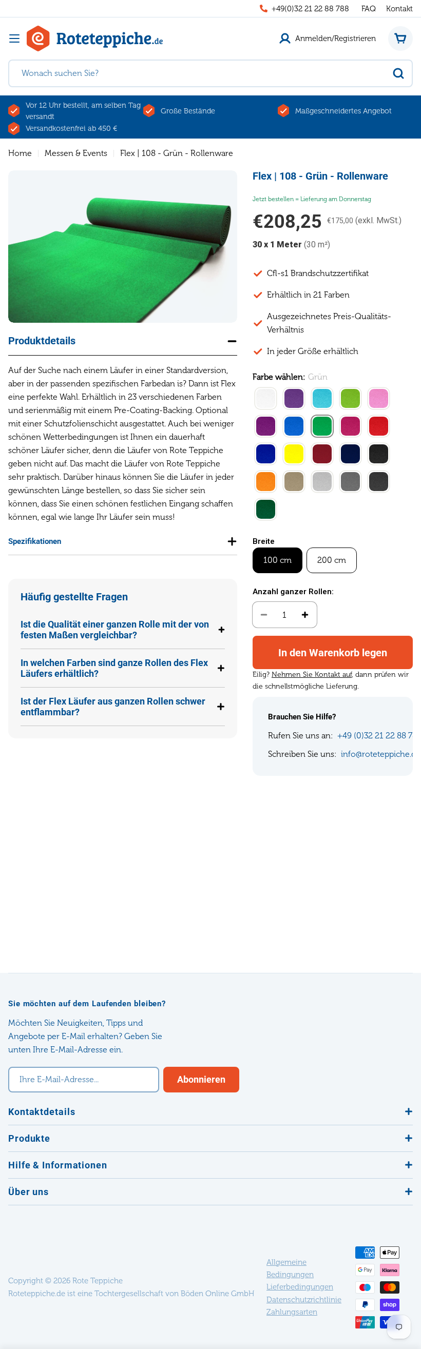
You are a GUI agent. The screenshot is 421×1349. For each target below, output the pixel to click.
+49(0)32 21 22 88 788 (310, 8)
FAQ (368, 8)
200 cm (331, 560)
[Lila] (294, 399)
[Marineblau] (350, 454)
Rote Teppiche (97, 1280)
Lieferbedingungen (299, 1287)
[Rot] (379, 427)
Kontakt (399, 8)
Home (20, 153)
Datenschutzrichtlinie (303, 1299)
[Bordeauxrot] (322, 454)
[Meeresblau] (294, 427)
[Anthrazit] (379, 482)
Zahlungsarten (291, 1312)
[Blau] (266, 454)
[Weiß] (266, 399)
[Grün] (322, 427)
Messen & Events (76, 153)
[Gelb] (294, 454)
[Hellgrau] (322, 482)
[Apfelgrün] (350, 399)
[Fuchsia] (350, 427)
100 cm (277, 560)
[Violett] (266, 427)
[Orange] (266, 482)
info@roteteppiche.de (380, 754)
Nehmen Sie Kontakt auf (312, 674)
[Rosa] (379, 399)
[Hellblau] (322, 399)
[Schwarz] (379, 454)
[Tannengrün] (266, 510)
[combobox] (210, 73)
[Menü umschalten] (14, 38)
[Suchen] (398, 73)
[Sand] (294, 482)
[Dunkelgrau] (350, 482)
